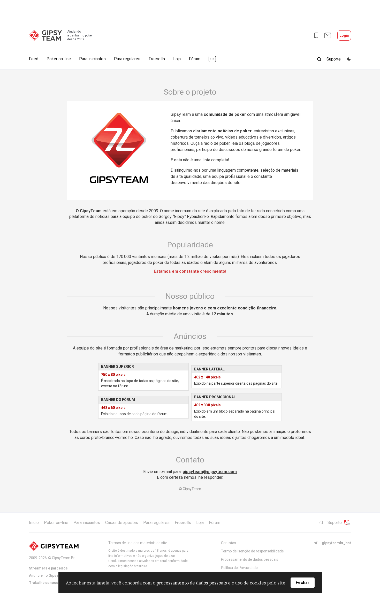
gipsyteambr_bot (336, 543)
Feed (33, 58)
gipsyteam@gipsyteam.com (210, 471)
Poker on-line (59, 58)
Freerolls (157, 58)
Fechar (302, 582)
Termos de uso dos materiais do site (137, 543)
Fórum (194, 58)
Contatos (228, 543)
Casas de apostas (121, 522)
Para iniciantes (92, 58)
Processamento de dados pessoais (249, 559)
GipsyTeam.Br (63, 558)
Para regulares (127, 58)
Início (34, 522)
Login (344, 35)
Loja (177, 58)
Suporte (335, 522)
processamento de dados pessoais (191, 583)
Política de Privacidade (239, 568)
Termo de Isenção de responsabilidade (252, 551)
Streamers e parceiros (48, 568)
